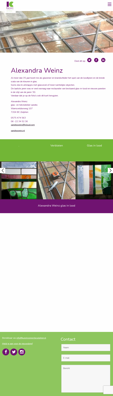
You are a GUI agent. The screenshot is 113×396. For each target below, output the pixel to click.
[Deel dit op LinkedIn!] (103, 60)
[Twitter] (13, 352)
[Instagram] (21, 352)
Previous (2, 170)
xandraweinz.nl (18, 130)
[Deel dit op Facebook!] (96, 60)
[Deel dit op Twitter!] (89, 60)
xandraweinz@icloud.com (23, 124)
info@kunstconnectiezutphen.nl (31, 338)
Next (110, 170)
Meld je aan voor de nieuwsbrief (17, 343)
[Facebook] (5, 352)
